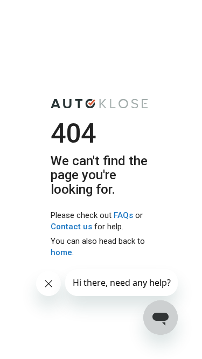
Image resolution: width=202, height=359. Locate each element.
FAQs (123, 215)
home (61, 253)
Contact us (71, 227)
